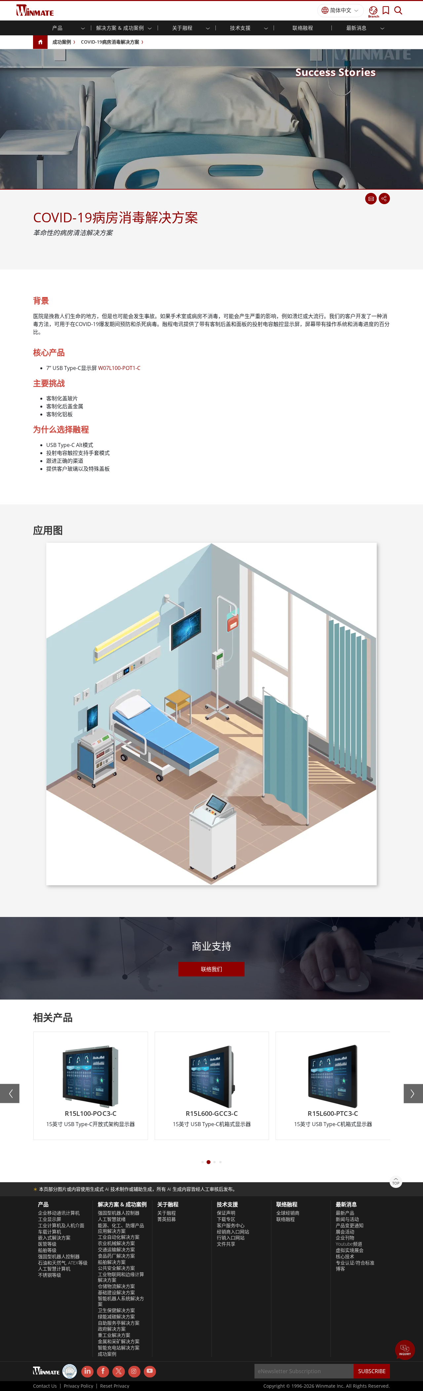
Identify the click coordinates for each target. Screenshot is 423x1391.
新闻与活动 (347, 1219)
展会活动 (345, 1232)
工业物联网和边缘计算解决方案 (121, 1277)
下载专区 (226, 1219)
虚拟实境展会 (350, 1250)
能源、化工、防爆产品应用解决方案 (121, 1228)
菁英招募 (166, 1219)
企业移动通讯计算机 (59, 1213)
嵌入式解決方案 (54, 1238)
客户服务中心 (231, 1225)
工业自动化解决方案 (118, 1237)
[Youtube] (150, 1371)
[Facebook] (103, 1371)
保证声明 (226, 1213)
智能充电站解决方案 (118, 1348)
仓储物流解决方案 (116, 1286)
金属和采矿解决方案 (118, 1341)
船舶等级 (47, 1250)
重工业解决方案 (114, 1335)
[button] (405, 1350)
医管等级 (47, 1244)
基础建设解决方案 (116, 1293)
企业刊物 (345, 1238)
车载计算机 (49, 1232)
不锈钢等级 (49, 1275)
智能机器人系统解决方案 (121, 1301)
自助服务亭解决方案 (118, 1323)
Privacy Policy (78, 1386)
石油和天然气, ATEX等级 (63, 1263)
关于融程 (166, 1213)
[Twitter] (118, 1371)
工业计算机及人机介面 (61, 1225)
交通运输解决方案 (116, 1250)
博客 (340, 1269)
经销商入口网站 (233, 1232)
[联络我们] (370, 198)
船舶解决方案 (112, 1262)
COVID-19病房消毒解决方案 (110, 42)
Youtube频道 (349, 1244)
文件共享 (226, 1244)
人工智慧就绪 (112, 1219)
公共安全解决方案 (116, 1268)
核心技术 (345, 1257)
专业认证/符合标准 (355, 1263)
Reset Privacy (114, 1386)
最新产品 (345, 1213)
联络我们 (211, 969)
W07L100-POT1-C (119, 368)
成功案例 (62, 42)
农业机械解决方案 (116, 1243)
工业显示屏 (49, 1219)
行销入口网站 (231, 1238)
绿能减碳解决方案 (116, 1317)
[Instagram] (134, 1371)
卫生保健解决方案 (116, 1310)
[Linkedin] (87, 1371)
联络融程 (302, 27)
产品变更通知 (350, 1225)
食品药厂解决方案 (116, 1256)
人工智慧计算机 (54, 1269)
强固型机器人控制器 (59, 1257)
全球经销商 (287, 1213)
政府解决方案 (112, 1329)
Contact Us (45, 1386)
